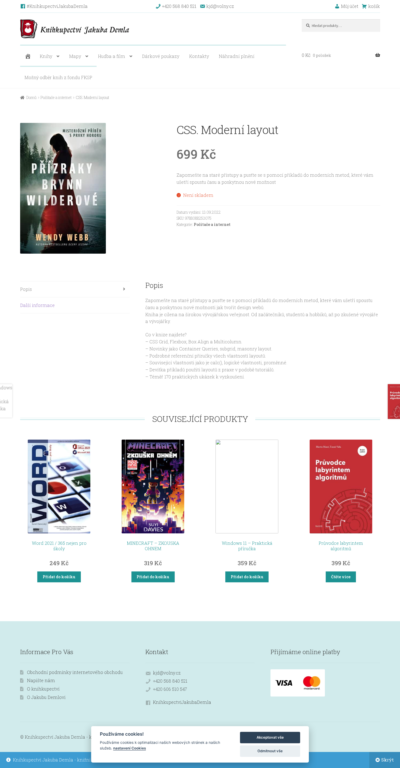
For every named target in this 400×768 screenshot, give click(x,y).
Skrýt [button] (387, 760)
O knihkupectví (43, 689)
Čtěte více (340, 576)
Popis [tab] (26, 289)
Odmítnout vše (270, 751)
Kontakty (199, 56)
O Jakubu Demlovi (46, 697)
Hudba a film (111, 56)
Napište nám (41, 680)
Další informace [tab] (37, 305)
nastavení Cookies (129, 748)
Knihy (46, 56)
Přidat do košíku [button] (59, 576)
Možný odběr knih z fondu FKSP (58, 77)
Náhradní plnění (236, 56)
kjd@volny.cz (167, 673)
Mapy (75, 56)
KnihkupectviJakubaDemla (182, 702)
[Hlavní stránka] (27, 56)
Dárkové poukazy (160, 56)
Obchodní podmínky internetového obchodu (75, 672)
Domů (31, 97)
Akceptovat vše (270, 737)
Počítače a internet (56, 97)
